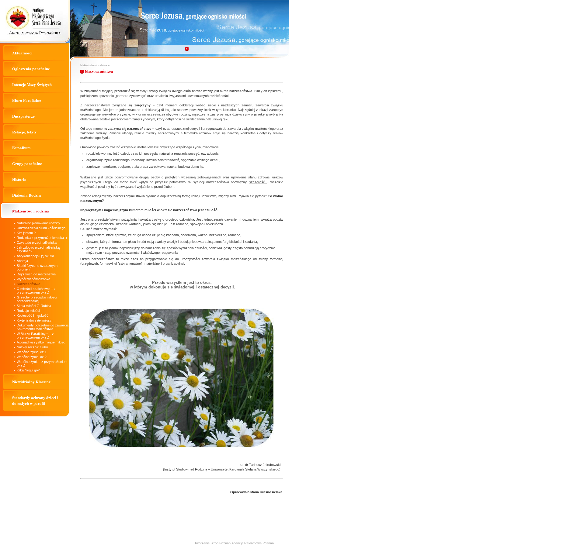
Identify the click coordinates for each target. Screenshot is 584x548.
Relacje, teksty (24, 132)
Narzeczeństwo (28, 284)
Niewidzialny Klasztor (31, 381)
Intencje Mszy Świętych (32, 84)
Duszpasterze (23, 116)
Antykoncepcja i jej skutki (35, 256)
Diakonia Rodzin (26, 195)
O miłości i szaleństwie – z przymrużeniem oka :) (36, 290)
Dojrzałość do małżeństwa (36, 274)
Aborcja (22, 261)
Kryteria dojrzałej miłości (34, 320)
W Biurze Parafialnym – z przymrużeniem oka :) (35, 335)
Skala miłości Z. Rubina (34, 306)
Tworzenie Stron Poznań (212, 543)
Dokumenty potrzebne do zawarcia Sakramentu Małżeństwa (42, 327)
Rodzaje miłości (28, 310)
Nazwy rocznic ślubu (32, 347)
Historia (19, 179)
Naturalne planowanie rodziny (38, 223)
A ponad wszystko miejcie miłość (41, 342)
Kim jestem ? (26, 233)
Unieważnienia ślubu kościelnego (41, 228)
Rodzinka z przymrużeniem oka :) (42, 238)
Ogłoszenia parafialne (31, 68)
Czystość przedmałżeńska (37, 242)
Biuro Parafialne (26, 100)
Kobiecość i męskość (32, 315)
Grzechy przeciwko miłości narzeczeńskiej (37, 299)
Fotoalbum (21, 147)
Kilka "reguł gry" (28, 370)
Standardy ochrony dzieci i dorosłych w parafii (35, 400)
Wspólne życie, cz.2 (32, 357)
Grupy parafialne (27, 163)
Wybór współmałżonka (33, 279)
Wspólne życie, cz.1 (32, 352)
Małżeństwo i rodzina (30, 211)
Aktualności (22, 53)
